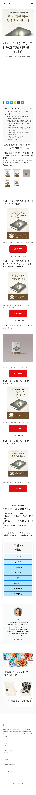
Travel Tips (7, 752)
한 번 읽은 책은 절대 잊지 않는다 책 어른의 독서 (19, 133)
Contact (6, 759)
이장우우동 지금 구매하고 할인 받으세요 (17, 514)
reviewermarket (25, 56)
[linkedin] (11, 771)
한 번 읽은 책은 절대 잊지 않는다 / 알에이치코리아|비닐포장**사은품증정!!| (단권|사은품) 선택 (19, 123)
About (6, 755)
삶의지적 (18, 562)
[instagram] (3, 771)
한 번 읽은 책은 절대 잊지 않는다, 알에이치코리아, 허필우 (19, 117)
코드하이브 (18, 567)
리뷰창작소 (18, 589)
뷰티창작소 (18, 583)
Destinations (8, 748)
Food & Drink (8, 750)
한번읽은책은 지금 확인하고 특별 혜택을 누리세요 (17, 112)
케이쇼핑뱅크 (18, 557)
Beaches (6, 745)
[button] (30, 108)
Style (6, 757)
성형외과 (18, 573)
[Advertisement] (18, 81)
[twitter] (6, 771)
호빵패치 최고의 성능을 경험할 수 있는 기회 (16, 673)
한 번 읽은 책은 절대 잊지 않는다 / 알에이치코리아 (19, 138)
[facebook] (8, 771)
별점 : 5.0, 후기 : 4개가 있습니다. (18, 256)
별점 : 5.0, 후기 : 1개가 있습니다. (18, 321)
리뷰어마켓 (18, 594)
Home (5, 743)
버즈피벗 (18, 578)
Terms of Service (9, 764)
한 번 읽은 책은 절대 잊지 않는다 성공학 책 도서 (19, 129)
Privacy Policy (8, 762)
